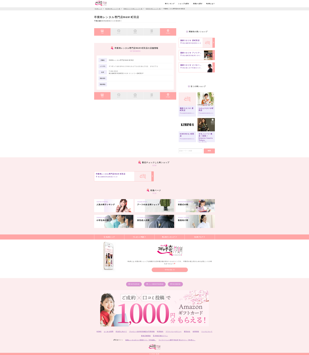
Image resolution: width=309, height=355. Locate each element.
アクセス (168, 33)
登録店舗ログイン (161, 336)
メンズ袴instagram (155, 284)
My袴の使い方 (170, 270)
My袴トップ (110, 237)
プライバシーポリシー (174, 331)
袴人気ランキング (168, 237)
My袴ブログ (199, 237)
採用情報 (196, 331)
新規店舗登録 (146, 336)
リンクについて (206, 331)
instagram (134, 284)
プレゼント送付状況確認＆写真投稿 (142, 331)
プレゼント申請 (138, 237)
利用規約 (160, 331)
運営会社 (187, 331)
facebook (176, 284)
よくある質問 (108, 331)
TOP (102, 33)
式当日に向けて (121, 331)
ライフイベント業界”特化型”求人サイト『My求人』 (177, 340)
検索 (209, 151)
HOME (99, 331)
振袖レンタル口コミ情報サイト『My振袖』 (140, 340)
